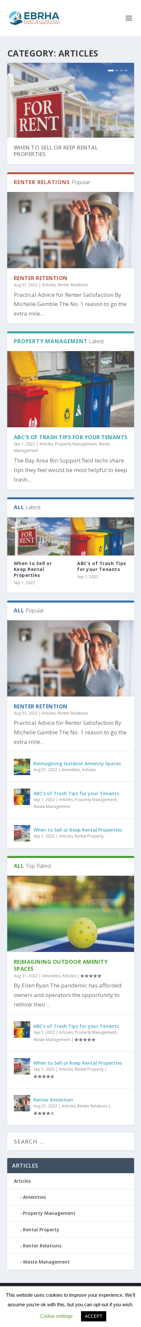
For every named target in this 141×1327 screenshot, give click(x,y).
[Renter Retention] (70, 230)
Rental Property (89, 836)
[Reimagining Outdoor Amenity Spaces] (22, 767)
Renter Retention (41, 278)
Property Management (76, 444)
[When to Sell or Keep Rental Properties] (39, 536)
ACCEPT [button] (93, 1316)
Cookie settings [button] (56, 1316)
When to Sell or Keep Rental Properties (56, 151)
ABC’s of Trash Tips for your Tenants (71, 437)
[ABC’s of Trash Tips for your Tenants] (70, 389)
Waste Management (51, 806)
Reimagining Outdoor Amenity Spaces (77, 763)
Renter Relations (73, 285)
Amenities (71, 769)
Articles (49, 285)
